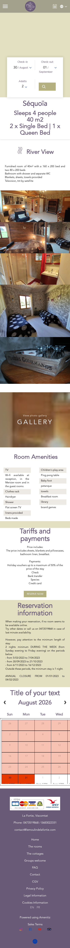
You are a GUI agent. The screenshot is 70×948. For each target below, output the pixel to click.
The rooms (35, 846)
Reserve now (35, 594)
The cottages (35, 853)
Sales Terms (35, 924)
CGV (35, 881)
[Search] (47, 87)
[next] (65, 703)
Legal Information (35, 895)
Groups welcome (35, 860)
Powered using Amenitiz (35, 917)
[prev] (5, 703)
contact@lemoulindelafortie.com (35, 829)
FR (38, 907)
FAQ (35, 867)
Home (35, 839)
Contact (35, 874)
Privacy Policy (35, 888)
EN (32, 907)
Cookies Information (35, 902)
